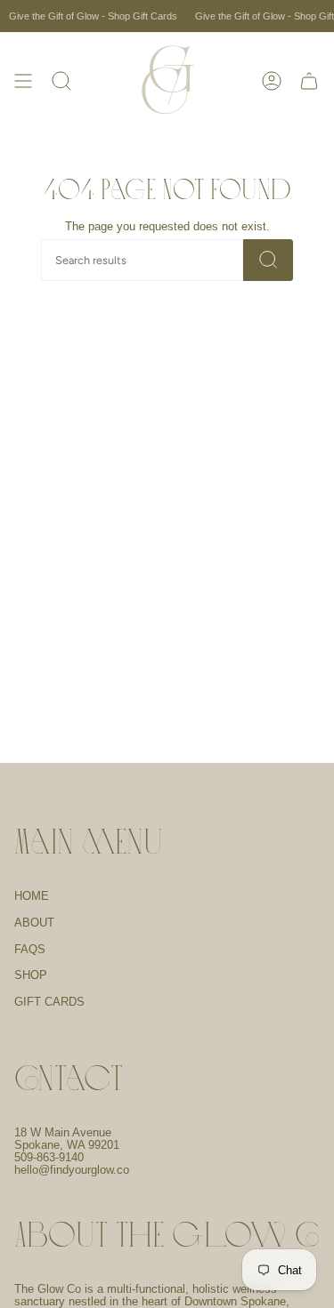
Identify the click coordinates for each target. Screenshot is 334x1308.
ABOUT (34, 923)
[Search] (268, 260)
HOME (31, 896)
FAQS (29, 949)
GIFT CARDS (49, 1002)
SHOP (30, 975)
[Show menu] (23, 80)
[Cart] (309, 80)
